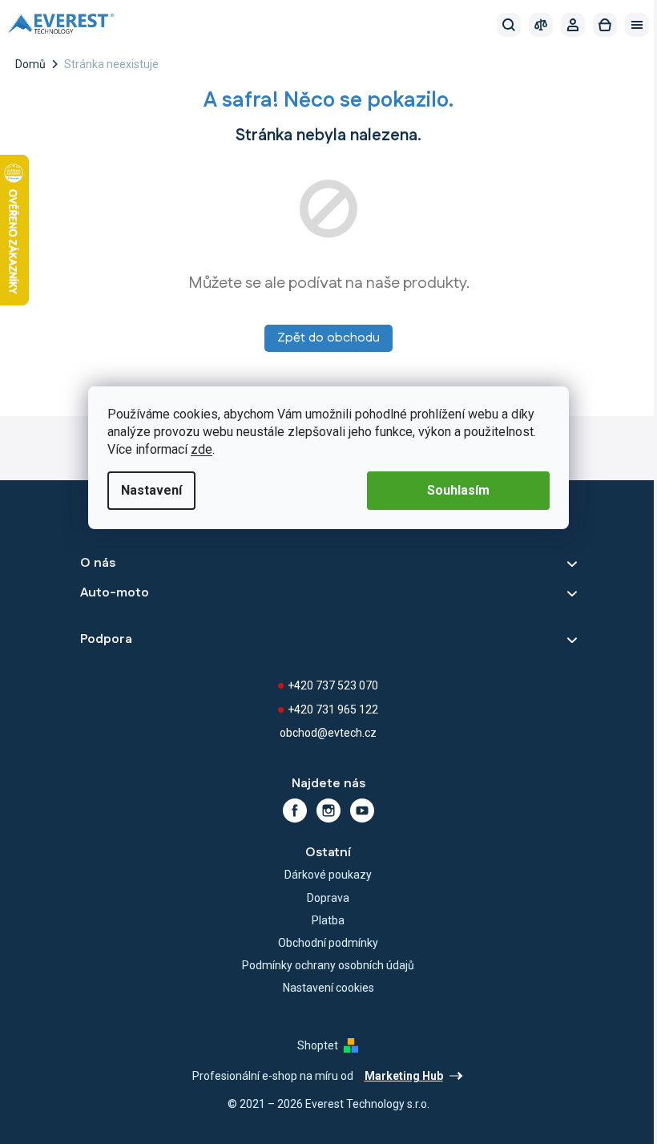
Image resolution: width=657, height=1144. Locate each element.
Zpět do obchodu (328, 338)
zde (201, 449)
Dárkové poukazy (328, 874)
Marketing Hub (404, 1075)
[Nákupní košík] (605, 25)
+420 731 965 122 (333, 709)
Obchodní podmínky (328, 942)
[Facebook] (295, 810)
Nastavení (151, 490)
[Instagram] (328, 810)
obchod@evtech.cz (328, 732)
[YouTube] (362, 810)
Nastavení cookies (328, 987)
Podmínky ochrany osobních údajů (328, 965)
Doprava (328, 897)
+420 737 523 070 (333, 685)
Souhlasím (458, 490)
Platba (328, 920)
